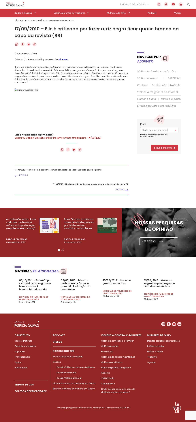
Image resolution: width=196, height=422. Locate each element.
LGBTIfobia (174, 78)
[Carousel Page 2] (63, 250)
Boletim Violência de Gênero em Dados (74, 388)
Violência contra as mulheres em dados (74, 383)
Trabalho (175, 85)
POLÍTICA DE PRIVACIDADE (31, 391)
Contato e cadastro (25, 346)
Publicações (21, 367)
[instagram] (159, 4)
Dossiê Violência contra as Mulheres (76, 367)
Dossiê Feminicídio (66, 372)
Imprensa (20, 351)
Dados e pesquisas (16, 239)
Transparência (22, 356)
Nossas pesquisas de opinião (68, 356)
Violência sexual (147, 78)
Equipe (18, 362)
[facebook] (166, 4)
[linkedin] (181, 4)
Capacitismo (108, 383)
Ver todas (149, 241)
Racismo (142, 85)
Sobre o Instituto (23, 340)
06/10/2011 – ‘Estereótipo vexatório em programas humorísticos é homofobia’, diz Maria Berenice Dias (35, 285)
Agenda (151, 362)
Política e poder (171, 99)
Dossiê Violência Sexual (69, 378)
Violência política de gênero (116, 367)
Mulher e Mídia (146, 99)
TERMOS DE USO (24, 384)
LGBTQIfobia (107, 378)
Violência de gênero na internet (157, 92)
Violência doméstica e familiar (157, 71)
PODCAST (59, 335)
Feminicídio (159, 85)
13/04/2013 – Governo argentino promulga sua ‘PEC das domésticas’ (159, 283)
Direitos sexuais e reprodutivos (156, 106)
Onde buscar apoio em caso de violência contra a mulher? (118, 390)
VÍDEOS (57, 342)
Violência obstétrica (111, 362)
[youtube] (173, 4)
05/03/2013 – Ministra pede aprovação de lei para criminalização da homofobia (75, 285)
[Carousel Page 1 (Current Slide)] (59, 250)
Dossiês (57, 361)
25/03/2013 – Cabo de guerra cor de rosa (117, 282)
